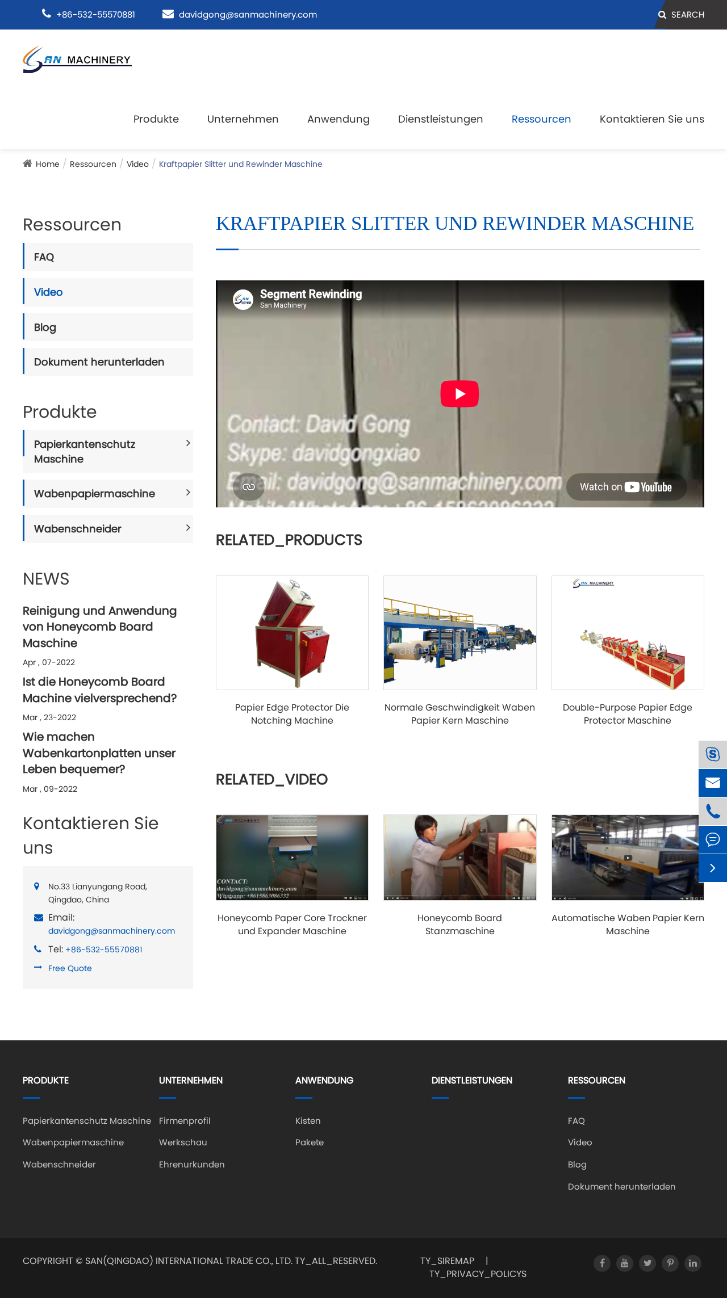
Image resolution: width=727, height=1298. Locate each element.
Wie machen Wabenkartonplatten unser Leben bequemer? (99, 753)
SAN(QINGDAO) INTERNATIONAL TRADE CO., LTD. (189, 1260)
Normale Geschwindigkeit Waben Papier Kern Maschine (460, 714)
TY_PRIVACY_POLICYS (478, 1273)
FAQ (44, 257)
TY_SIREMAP (447, 1260)
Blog (45, 327)
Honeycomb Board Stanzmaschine (459, 925)
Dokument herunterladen (99, 362)
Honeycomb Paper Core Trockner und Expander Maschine (292, 925)
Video (138, 164)
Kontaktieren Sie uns (652, 119)
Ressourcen (541, 119)
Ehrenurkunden (192, 1164)
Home (48, 164)
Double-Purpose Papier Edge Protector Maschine (627, 714)
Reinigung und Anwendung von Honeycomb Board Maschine (100, 627)
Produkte (156, 119)
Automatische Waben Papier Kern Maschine (627, 925)
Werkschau (183, 1142)
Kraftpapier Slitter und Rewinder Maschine (241, 164)
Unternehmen (243, 119)
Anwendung (338, 119)
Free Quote (70, 968)
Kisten (308, 1121)
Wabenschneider (78, 529)
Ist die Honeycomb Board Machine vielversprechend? (100, 690)
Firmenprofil (185, 1121)
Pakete (309, 1142)
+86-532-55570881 (103, 949)
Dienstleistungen (440, 119)
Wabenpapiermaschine (94, 493)
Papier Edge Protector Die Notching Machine (292, 714)
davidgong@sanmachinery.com (248, 14)
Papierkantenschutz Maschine (84, 451)
